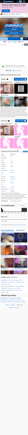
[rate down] (19, 70)
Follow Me (25, 151)
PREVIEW (7, 105)
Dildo (6, 284)
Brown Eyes (12, 178)
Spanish (3, 168)
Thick (2, 185)
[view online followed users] (17, 1)
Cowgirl (6, 292)
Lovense (16, 286)
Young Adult (3, 282)
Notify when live (14, 25)
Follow (4, 39)
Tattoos (12, 189)
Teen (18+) (20, 280)
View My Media (14, 33)
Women (12, 170)
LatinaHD (10, 301)
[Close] (26, 14)
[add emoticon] (23, 44)
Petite (2, 182)
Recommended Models (7, 230)
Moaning (18, 288)
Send (26, 44)
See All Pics (20, 121)
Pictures (18, 14)
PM (6, 39)
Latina (2, 284)
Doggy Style (21, 286)
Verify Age (5, 10)
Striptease (20, 290)
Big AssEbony (4, 298)
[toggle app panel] (26, 17)
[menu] (1, 1)
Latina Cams (16, 224)
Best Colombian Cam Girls (15, 201)
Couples (12, 172)
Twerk (14, 288)
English (12, 166)
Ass (15, 282)
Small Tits (12, 187)
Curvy (11, 180)
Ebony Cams (23, 224)
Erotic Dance (9, 288)
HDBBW (19, 298)
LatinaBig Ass (12, 298)
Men (2, 172)
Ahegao (15, 280)
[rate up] (13, 70)
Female (12, 162)
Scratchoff (22, 41)
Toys (9, 284)
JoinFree (20, 1)
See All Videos (20, 79)
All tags (22, 301)
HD (7, 282)
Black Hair (12, 176)
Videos (13, 14)
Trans (2, 174)
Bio (10, 14)
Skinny (11, 182)
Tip (25, 39)
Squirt (16, 290)
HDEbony (3, 301)
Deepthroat (3, 288)
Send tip (14, 29)
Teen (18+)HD (17, 301)
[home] (8, 1)
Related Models (20, 230)
